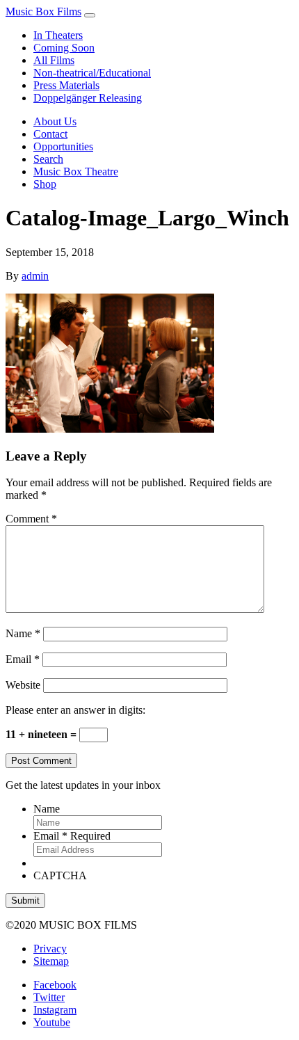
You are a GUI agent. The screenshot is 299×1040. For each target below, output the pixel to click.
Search (48, 159)
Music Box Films (43, 11)
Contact (50, 134)
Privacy (50, 948)
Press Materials (66, 85)
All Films (53, 60)
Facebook (54, 985)
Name (23, 633)
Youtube (51, 1022)
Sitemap (51, 961)
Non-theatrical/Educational (92, 73)
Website (23, 685)
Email (23, 659)
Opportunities (63, 146)
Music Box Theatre (75, 171)
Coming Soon (64, 48)
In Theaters (58, 35)
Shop (44, 184)
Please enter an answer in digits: (75, 710)
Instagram (54, 1010)
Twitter (49, 997)
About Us (54, 121)
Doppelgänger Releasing (87, 98)
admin (35, 276)
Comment (31, 519)
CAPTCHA (60, 875)
